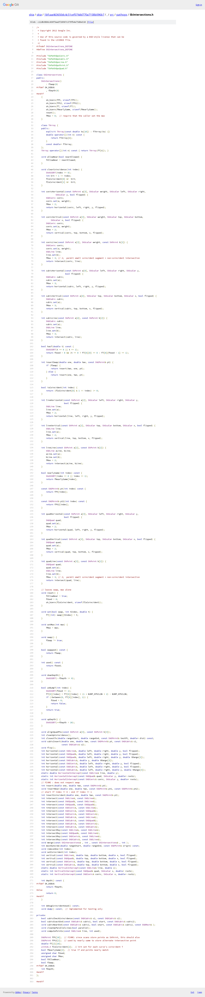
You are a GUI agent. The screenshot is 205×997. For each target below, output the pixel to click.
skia (31, 14)
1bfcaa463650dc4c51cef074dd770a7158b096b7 (74, 14)
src (112, 14)
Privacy (26, 992)
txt (192, 992)
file (90, 22)
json (199, 992)
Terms (35, 992)
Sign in (199, 4)
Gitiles (18, 992)
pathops (121, 14)
